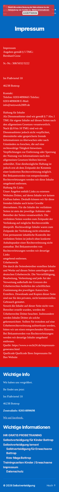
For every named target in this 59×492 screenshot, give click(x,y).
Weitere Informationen (40, 10)
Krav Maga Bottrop (18, 457)
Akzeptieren (30, 13)
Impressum (10, 467)
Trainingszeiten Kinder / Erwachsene (27, 462)
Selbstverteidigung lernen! (21, 444)
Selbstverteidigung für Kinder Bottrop (28, 440)
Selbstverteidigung (24, 485)
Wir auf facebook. (13, 417)
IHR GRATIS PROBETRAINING (22, 435)
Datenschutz (14, 471)
